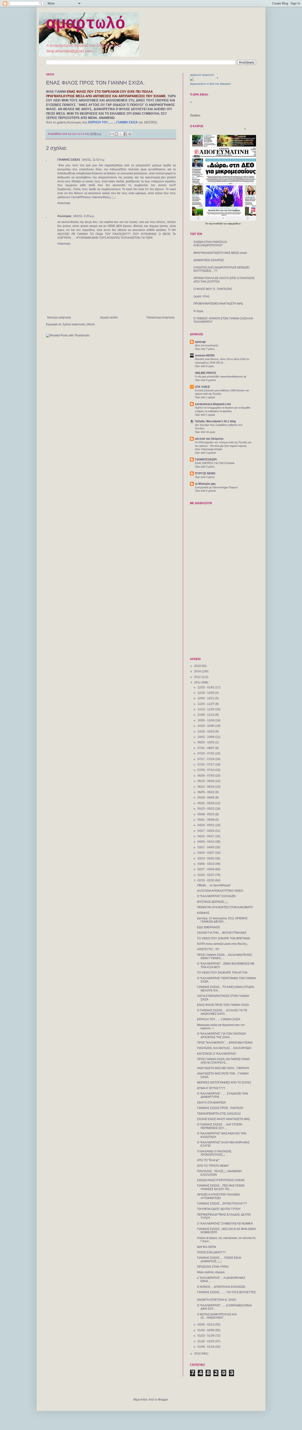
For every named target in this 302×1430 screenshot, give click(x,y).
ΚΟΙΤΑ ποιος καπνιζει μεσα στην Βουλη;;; (222, 943)
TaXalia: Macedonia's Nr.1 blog (215, 421)
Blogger (163, 1399)
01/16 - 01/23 (206, 1341)
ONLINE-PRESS (205, 373)
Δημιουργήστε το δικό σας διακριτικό (210, 83)
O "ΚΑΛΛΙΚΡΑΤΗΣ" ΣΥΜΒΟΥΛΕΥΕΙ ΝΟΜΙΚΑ (225, 1223)
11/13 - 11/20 (206, 709)
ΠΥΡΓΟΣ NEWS (205, 473)
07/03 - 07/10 (206, 770)
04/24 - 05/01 (206, 825)
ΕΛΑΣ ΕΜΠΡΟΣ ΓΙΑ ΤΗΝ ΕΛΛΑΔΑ (214, 463)
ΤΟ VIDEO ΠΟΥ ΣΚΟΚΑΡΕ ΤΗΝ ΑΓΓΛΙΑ (222, 972)
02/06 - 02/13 (206, 1324)
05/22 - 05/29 (206, 803)
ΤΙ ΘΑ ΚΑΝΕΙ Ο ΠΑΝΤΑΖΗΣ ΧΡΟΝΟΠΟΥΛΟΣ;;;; (214, 1153)
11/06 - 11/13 (206, 714)
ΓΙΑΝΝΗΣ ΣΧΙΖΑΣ (68, 159)
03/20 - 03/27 (206, 852)
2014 (197, 671)
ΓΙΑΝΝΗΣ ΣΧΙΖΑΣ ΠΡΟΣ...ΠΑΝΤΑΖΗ (220, 1108)
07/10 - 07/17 (206, 764)
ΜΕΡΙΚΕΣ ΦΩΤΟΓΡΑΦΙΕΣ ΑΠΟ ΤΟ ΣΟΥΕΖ (224, 1082)
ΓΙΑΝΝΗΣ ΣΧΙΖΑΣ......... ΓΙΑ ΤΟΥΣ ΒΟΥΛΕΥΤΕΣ (226, 1292)
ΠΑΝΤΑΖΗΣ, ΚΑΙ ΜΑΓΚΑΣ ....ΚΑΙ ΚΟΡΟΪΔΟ (224, 1048)
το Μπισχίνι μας (205, 483)
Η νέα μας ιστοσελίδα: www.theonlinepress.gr (220, 376)
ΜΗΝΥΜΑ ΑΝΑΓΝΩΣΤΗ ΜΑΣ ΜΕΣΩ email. (220, 253)
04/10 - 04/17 (206, 836)
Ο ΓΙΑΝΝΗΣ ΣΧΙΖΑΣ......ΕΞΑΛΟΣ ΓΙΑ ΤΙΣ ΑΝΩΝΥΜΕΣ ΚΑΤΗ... (222, 1012)
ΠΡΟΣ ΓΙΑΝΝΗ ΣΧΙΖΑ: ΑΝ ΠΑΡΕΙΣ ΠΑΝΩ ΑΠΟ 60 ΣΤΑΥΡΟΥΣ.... (223, 1061)
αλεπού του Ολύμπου (209, 438)
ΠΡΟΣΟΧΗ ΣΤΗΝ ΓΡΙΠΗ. (213, 1266)
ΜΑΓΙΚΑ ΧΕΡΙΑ (206, 1247)
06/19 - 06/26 (206, 781)
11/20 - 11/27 (206, 704)
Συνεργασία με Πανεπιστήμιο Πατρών (216, 487)
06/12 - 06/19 (206, 786)
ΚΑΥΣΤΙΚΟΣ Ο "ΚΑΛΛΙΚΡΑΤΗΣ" (216, 1053)
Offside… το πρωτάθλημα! (213, 885)
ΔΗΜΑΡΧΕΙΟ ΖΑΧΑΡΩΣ (208, 260)
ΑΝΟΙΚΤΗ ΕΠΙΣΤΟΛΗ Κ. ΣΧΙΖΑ (216, 1299)
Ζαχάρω (195, 115)
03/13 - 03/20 (206, 858)
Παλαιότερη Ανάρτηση (161, 317)
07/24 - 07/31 (206, 753)
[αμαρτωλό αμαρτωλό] (192, 79)
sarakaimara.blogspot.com (213, 404)
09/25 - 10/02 (206, 742)
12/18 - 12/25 (206, 692)
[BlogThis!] (116, 134)
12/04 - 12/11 (206, 698)
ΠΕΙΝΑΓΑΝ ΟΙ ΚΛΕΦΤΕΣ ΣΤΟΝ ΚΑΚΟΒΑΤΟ (225, 907)
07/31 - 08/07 (206, 748)
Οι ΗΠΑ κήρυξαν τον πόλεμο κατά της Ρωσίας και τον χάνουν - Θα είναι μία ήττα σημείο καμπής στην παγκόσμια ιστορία (223, 446)
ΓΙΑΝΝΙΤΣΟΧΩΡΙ (206, 459)
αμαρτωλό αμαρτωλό (202, 74)
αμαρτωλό (85, 24)
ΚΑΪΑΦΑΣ (203, 913)
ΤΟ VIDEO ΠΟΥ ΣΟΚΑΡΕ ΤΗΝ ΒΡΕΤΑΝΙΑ (223, 938)
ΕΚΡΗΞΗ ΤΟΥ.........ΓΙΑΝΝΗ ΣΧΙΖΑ (218, 1019)
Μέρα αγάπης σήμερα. (211, 1272)
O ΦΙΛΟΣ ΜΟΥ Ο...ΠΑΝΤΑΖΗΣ (212, 289)
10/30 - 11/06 (206, 720)
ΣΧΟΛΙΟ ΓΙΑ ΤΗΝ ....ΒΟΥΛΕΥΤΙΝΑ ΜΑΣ (221, 932)
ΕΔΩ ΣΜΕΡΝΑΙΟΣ (208, 927)
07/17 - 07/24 (206, 759)
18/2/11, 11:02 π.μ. (93, 159)
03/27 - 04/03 (206, 847)
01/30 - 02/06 (206, 1330)
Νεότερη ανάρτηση (59, 317)
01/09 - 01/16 (206, 1346)
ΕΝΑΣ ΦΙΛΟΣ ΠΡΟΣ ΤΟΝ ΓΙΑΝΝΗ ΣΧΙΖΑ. (223, 1005)
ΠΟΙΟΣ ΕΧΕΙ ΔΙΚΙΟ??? (211, 1252)
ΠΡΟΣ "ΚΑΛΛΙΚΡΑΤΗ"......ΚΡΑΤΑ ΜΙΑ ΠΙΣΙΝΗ (225, 1042)
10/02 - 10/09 (206, 737)
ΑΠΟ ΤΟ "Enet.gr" (208, 1160)
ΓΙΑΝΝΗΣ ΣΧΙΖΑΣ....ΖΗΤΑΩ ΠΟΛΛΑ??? (222, 1203)
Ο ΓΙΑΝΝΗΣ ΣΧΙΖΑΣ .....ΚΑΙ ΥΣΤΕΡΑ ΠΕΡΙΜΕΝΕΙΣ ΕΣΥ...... (219, 1126)
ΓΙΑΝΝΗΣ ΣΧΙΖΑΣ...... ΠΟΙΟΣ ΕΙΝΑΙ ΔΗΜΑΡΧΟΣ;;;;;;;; (219, 1259)
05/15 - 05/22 (206, 808)
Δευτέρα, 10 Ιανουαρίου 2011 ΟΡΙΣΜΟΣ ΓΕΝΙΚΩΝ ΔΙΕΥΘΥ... (222, 920)
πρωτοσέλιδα (216, 223)
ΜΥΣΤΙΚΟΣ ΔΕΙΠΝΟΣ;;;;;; (212, 901)
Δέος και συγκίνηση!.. (207, 345)
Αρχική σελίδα (109, 317)
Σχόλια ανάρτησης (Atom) (79, 324)
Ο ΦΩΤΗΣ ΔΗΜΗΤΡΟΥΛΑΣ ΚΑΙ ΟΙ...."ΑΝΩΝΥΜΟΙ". (217, 1316)
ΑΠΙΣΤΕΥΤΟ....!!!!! (208, 949)
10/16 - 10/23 (206, 731)
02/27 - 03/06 (206, 869)
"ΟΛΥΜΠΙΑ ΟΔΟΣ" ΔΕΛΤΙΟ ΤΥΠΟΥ (219, 1209)
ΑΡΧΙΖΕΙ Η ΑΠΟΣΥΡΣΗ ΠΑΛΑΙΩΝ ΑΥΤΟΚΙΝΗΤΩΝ (218, 1196)
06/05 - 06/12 (206, 792)
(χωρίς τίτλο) (201, 296)
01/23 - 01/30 (206, 1335)
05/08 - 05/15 (206, 814)
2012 (197, 677)
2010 (197, 1353)
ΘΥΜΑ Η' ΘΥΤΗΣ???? (211, 1088)
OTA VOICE (202, 387)
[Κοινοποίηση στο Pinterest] (129, 134)
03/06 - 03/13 (206, 864)
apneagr (200, 341)
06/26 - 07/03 (206, 775)
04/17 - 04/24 (206, 830)
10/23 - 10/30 (206, 726)
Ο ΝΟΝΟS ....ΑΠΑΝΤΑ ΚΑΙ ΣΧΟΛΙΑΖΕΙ (221, 1286)
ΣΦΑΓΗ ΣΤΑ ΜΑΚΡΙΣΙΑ (211, 1102)
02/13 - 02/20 (206, 880)
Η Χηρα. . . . (200, 311)
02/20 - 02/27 (206, 875)
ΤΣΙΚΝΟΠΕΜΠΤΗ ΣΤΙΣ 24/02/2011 (219, 1113)
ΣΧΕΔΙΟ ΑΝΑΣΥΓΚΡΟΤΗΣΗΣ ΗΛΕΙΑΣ (221, 1180)
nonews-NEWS (205, 355)
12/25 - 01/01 (206, 687)
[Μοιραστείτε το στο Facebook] (125, 134)
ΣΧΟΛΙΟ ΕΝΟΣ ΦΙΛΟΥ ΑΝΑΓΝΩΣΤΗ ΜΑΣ (223, 1119)
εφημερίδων (234, 223)
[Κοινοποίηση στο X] (120, 134)
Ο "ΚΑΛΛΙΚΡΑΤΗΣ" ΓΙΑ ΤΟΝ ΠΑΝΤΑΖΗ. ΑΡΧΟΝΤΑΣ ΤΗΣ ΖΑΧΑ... (222, 1035)
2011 (197, 682)
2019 (197, 666)
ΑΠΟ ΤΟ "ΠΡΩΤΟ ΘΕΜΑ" (213, 1165)
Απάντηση (63, 203)
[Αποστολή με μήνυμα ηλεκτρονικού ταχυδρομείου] (111, 134)
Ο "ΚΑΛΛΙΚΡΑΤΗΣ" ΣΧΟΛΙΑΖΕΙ (216, 896)
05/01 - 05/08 (206, 819)
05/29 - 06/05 (206, 797)
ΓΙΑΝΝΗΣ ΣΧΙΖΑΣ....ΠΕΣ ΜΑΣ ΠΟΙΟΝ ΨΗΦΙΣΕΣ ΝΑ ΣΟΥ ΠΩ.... (220, 1187)
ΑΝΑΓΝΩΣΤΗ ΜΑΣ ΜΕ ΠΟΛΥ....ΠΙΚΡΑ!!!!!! (223, 1068)
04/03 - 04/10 (206, 841)
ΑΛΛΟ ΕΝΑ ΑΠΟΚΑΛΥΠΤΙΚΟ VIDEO (220, 890)
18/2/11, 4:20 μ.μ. (84, 216)
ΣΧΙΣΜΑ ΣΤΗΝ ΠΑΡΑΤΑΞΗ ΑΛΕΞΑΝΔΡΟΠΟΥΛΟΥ (210, 243)
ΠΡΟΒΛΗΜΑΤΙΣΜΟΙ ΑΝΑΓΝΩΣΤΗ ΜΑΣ (218, 303)
